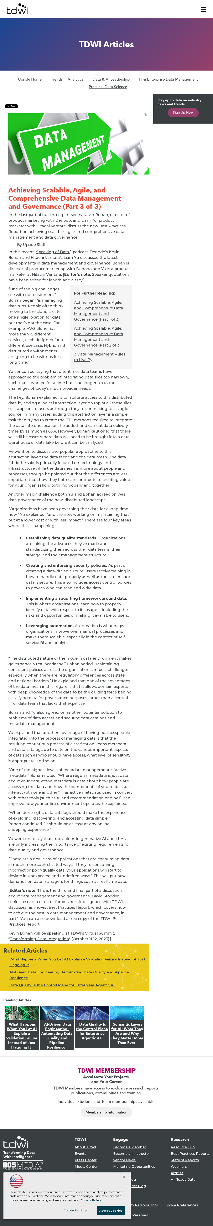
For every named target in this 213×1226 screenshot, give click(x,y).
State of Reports (185, 1160)
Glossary (120, 1192)
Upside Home (30, 79)
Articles (177, 1173)
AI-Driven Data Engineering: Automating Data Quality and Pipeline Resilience (56, 1036)
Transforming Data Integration (39, 939)
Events (80, 1154)
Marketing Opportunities (134, 1167)
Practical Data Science (108, 87)
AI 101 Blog (122, 1173)
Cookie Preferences (181, 1205)
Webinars (179, 1167)
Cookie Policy (90, 1200)
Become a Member (129, 1147)
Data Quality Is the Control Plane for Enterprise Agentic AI (62, 985)
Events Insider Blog (129, 1186)
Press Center (86, 1160)
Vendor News (124, 1160)
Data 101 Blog (124, 1180)
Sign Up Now (183, 112)
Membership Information (106, 1112)
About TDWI (85, 1147)
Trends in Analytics (67, 79)
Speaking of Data (53, 252)
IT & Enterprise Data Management (168, 79)
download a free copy (66, 918)
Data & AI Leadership (111, 79)
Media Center (86, 1167)
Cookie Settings (75, 1210)
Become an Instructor (131, 1154)
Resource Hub (183, 1147)
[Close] (124, 1177)
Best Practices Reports (190, 1154)
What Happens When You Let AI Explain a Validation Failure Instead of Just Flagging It (21, 1036)
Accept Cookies (111, 1210)
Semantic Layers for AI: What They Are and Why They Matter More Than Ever (127, 1033)
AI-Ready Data (183, 1180)
